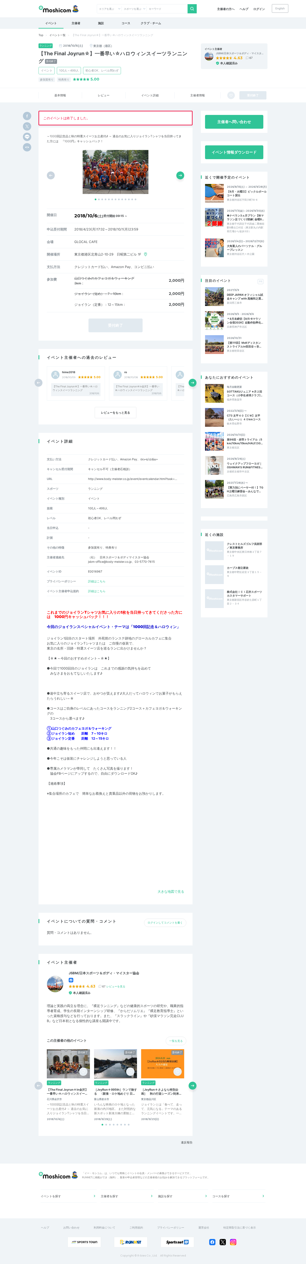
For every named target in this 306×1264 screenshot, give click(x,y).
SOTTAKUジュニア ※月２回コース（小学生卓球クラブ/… (244, 393)
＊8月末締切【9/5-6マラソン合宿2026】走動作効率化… (245, 320)
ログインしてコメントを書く (165, 922)
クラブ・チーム (151, 23)
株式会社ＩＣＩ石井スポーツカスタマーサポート (244, 593)
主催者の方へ (226, 9)
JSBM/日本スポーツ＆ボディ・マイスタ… (240, 53)
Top (41, 35)
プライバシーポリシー (170, 1227)
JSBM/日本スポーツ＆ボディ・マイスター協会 (104, 973)
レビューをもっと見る (115, 412)
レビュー (103, 95)
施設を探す (165, 1196)
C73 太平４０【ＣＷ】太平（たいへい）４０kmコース (244, 417)
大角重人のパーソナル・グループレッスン (244, 247)
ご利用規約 (136, 1227)
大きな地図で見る (171, 891)
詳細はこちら (97, 581)
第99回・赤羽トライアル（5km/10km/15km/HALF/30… (245, 441)
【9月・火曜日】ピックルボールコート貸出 (247, 193)
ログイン (259, 9)
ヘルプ (244, 9)
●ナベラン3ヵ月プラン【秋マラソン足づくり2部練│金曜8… (245, 217)
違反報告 (187, 1142)
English (280, 8)
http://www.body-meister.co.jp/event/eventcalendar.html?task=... (132, 479)
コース (126, 23)
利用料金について (104, 1227)
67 (251, 57)
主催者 (76, 23)
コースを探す (221, 1196)
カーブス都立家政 (238, 567)
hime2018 (68, 372)
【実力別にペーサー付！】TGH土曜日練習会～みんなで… (245, 489)
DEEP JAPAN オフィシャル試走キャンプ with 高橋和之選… (245, 296)
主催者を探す (109, 1196)
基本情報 (60, 95)
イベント (51, 23)
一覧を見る (176, 1040)
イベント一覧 (57, 35)
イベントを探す (51, 1196)
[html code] (27, 147)
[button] (95, 199)
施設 (101, 23)
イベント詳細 (150, 95)
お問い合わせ (71, 1227)
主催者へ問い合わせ (234, 122)
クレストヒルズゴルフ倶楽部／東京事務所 (244, 545)
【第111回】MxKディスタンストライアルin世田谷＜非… (244, 344)
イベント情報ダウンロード (234, 152)
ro (125, 372)
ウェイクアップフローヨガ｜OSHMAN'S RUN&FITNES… (244, 465)
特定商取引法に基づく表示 (239, 1227)
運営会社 (203, 1227)
